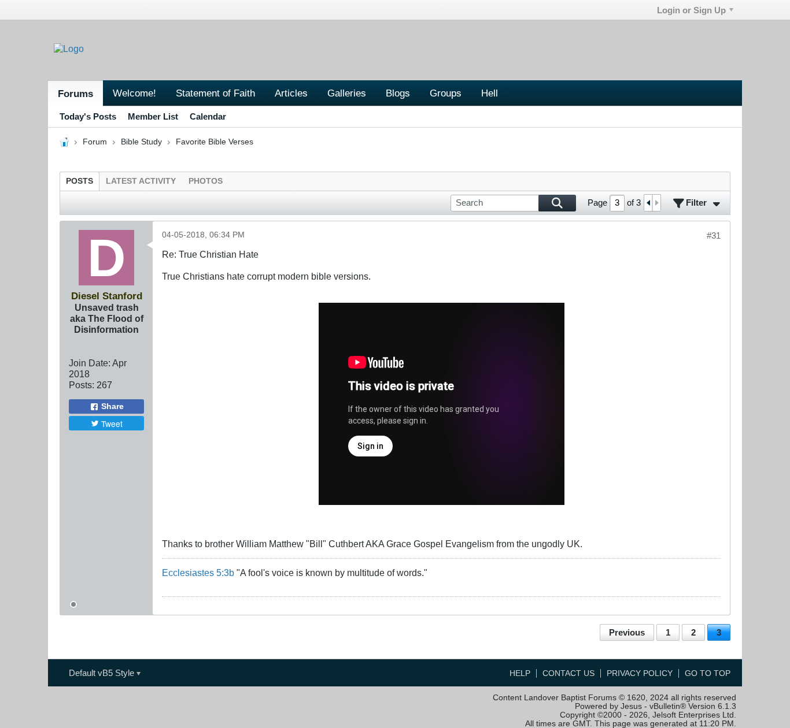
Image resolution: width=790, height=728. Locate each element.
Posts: (81, 385)
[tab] (79, 181)
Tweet (112, 423)
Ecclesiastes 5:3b (198, 572)
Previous (627, 632)
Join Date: (89, 363)
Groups (446, 93)
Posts (79, 181)
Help (520, 673)
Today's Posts (88, 116)
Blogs (398, 93)
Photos (206, 181)
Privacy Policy (640, 673)
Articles (291, 93)
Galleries (346, 93)
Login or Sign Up (691, 10)
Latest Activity (141, 181)
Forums (75, 93)
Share (112, 406)
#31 (714, 235)
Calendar (208, 116)
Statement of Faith (215, 93)
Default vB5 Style (102, 673)
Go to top (707, 673)
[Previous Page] (648, 202)
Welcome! (134, 93)
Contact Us (568, 673)
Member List (153, 116)
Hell (489, 93)
